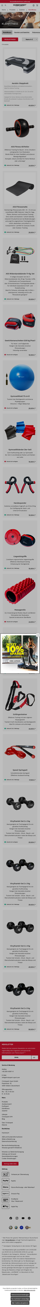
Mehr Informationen (29, 1290)
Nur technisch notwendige (20, 1299)
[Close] (38, 635)
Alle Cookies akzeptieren (20, 1303)
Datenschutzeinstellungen (20, 1295)
